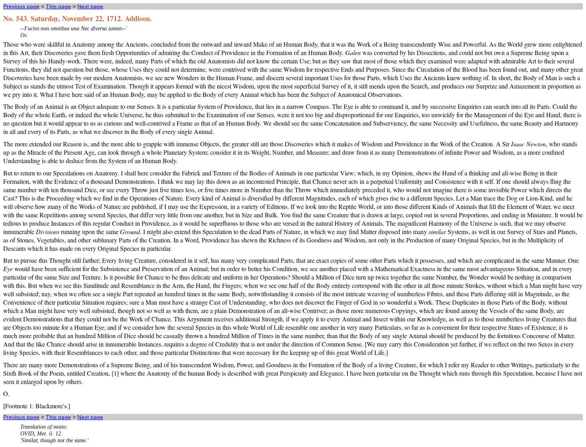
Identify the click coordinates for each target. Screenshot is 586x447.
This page (58, 6)
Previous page (21, 6)
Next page (90, 6)
